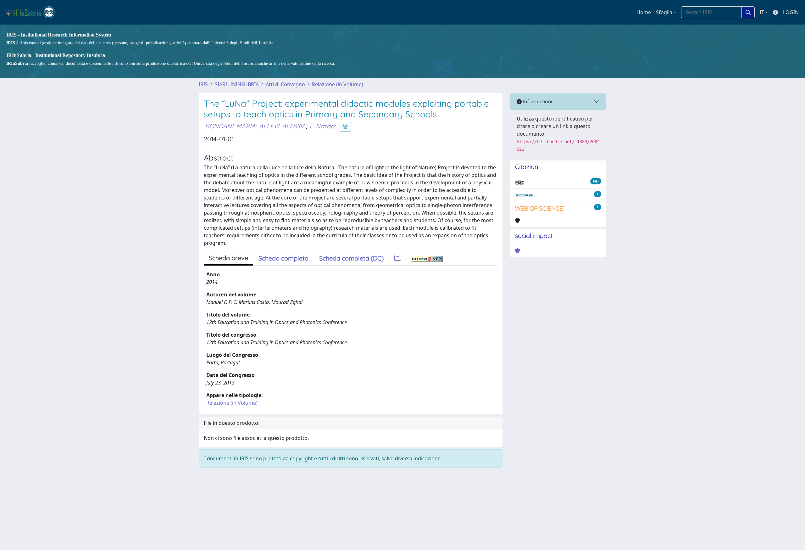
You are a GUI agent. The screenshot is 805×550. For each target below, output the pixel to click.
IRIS (203, 84)
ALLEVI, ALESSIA (282, 126)
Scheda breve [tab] (228, 258)
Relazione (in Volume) (337, 84)
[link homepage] (32, 12)
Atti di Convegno (285, 84)
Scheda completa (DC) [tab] (351, 258)
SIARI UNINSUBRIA (237, 84)
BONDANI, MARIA (230, 126)
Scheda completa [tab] (283, 258)
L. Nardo (321, 126)
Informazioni (537, 101)
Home (643, 12)
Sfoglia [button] (664, 12)
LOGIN (791, 12)
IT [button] (762, 12)
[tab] (397, 258)
